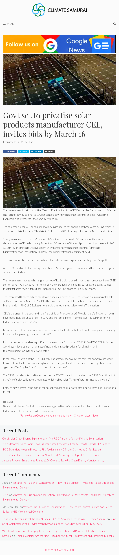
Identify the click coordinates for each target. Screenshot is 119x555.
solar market (34, 411)
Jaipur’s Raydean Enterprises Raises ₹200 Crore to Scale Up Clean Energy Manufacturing (53, 460)
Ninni (5, 494)
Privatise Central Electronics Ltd (84, 406)
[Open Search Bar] (114, 24)
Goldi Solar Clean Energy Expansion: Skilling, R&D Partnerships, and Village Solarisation (52, 438)
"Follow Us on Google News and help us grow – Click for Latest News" (59, 415)
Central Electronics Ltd (20, 406)
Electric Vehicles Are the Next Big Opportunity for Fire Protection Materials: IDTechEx (64, 535)
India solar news (44, 406)
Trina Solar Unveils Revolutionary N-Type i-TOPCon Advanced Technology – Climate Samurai (54, 519)
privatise (59, 406)
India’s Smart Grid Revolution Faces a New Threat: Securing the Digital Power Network (51, 455)
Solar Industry (18, 411)
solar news (48, 411)
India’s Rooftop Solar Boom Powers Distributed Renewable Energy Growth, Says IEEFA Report (56, 444)
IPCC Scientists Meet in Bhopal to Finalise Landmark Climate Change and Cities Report (51, 449)
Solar (10, 401)
